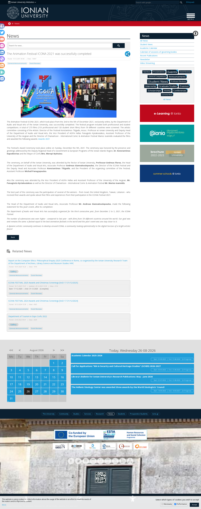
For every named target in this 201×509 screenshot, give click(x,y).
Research (100, 414)
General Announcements (17, 63)
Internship (150, 86)
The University (49, 414)
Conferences (179, 90)
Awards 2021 (44, 139)
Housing (167, 90)
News (17, 24)
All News (144, 40)
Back (13, 237)
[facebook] (71, 460)
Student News (146, 44)
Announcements (177, 76)
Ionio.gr (155, 414)
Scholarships (154, 90)
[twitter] (78, 460)
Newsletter (145, 59)
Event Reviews (35, 63)
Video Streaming (147, 63)
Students (121, 414)
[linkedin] (100, 460)
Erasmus (184, 86)
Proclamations (158, 72)
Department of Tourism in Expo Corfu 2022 (27, 316)
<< (11, 350)
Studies (76, 414)
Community (64, 414)
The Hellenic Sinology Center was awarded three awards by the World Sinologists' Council (118, 387)
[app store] (130, 460)
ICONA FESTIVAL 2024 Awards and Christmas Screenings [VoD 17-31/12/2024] (43, 301)
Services (87, 414)
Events (172, 72)
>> (62, 350)
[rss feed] (115, 460)
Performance (182, 504)
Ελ (190, 2)
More (4, 505)
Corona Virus (167, 94)
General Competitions (157, 76)
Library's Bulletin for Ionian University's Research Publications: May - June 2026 (112, 376)
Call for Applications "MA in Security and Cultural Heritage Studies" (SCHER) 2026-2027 (116, 366)
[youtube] (85, 460)
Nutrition (146, 72)
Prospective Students (139, 414)
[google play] (122, 460)
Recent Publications (149, 55)
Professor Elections (178, 81)
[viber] (107, 460)
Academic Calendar (148, 48)
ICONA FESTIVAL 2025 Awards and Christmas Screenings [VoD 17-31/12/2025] (43, 282)
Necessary (168, 504)
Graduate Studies (168, 86)
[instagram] (93, 460)
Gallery (13, 271)
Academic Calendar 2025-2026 (87, 355)
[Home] (9, 23)
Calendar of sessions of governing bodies (158, 52)
